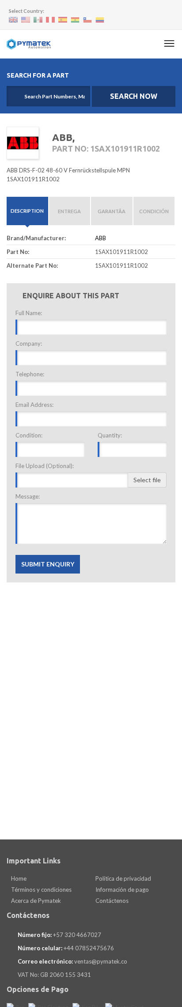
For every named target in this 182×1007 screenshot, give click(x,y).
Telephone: (29, 374)
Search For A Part (38, 75)
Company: (28, 343)
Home (18, 878)
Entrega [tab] (69, 211)
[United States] (25, 20)
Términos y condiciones (41, 889)
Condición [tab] (154, 211)
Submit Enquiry (47, 564)
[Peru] (50, 20)
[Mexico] (38, 20)
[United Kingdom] (13, 20)
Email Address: (34, 404)
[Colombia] (99, 20)
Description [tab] (27, 211)
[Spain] (62, 20)
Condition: (28, 435)
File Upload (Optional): (44, 465)
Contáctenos (111, 900)
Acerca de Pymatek (35, 900)
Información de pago (121, 889)
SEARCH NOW (133, 96)
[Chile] (87, 20)
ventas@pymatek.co (100, 961)
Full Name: (28, 312)
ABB (100, 238)
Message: (27, 496)
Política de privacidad (122, 878)
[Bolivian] (75, 20)
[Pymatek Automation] (29, 44)
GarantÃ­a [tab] (111, 211)
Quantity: (110, 435)
